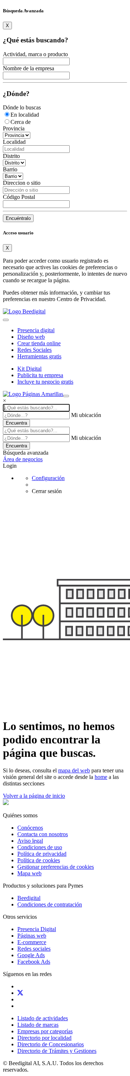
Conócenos (30, 828)
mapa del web (74, 770)
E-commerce (31, 942)
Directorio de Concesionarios (50, 1044)
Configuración (48, 478)
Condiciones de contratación (49, 904)
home (101, 777)
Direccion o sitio (21, 183)
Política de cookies (38, 860)
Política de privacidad (41, 854)
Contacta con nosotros (42, 834)
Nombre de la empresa (28, 68)
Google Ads (31, 955)
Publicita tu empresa (40, 375)
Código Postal (19, 197)
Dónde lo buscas (22, 107)
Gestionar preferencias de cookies (55, 867)
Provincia (14, 128)
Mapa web (29, 873)
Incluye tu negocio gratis (45, 382)
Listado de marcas (37, 1025)
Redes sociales (34, 949)
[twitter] (20, 993)
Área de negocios (23, 459)
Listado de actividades (42, 1018)
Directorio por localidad (44, 1038)
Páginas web (31, 936)
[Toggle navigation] (6, 320)
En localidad (24, 115)
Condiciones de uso (39, 847)
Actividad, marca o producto (35, 54)
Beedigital (28, 898)
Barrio (10, 169)
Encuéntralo (18, 218)
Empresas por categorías (45, 1031)
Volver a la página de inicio (34, 796)
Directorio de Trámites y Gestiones (56, 1051)
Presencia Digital (36, 929)
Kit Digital (29, 369)
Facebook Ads (33, 962)
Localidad (14, 142)
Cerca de (20, 122)
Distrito (11, 156)
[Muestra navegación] (66, 396)
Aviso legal (30, 841)
